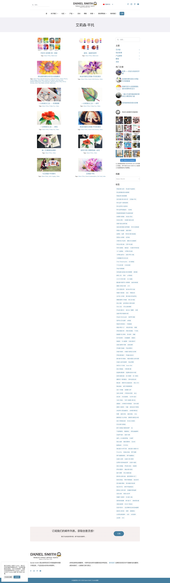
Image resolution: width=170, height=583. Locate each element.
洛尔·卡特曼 (120, 390)
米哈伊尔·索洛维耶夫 (122, 410)
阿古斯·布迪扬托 (130, 189)
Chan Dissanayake (122, 261)
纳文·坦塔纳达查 (121, 421)
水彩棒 (118, 518)
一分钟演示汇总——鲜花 (49, 127)
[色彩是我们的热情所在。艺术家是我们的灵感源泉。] (136, 128)
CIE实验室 (127, 265)
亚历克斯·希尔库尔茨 (122, 199)
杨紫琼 (118, 341)
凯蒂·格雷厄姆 (120, 376)
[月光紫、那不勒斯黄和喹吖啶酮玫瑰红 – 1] (49, 38)
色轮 (124, 275)
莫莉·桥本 (123, 414)
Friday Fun (52, 106)
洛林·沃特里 (120, 393)
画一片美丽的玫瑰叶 (49, 150)
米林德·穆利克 (133, 410)
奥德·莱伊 (128, 230)
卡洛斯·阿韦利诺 (134, 248)
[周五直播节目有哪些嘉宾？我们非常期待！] (119, 153)
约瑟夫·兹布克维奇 (122, 362)
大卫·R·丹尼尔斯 (121, 279)
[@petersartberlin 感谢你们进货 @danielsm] (136, 120)
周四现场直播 (120, 500)
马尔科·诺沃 (133, 396)
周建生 (133, 338)
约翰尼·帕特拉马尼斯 (130, 351)
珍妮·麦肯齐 (132, 341)
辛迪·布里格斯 (120, 268)
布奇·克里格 (120, 248)
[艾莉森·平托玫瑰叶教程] (49, 135)
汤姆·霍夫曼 (135, 500)
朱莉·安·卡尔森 (121, 365)
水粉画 (129, 320)
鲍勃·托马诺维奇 (131, 241)
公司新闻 (129, 275)
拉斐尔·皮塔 (120, 459)
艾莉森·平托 (90, 174)
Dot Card (99, 176)
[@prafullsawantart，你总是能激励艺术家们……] (136, 153)
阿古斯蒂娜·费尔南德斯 (123, 192)
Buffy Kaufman (55, 78)
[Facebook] (128, 4)
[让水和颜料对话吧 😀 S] (127, 128)
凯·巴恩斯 (128, 376)
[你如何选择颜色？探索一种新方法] (119, 145)
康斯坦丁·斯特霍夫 (122, 379)
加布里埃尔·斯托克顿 (129, 303)
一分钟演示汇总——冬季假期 (49, 103)
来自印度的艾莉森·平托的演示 (90, 76)
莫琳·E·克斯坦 (120, 407)
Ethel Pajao (41, 80)
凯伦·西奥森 (120, 369)
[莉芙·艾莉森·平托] (90, 88)
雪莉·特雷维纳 (128, 479)
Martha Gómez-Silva (56, 81)
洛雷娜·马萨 (128, 390)
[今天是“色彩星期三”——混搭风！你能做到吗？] (136, 145)
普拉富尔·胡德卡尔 (133, 448)
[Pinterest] (135, 4)
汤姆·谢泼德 (120, 504)
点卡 (129, 286)
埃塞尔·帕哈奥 (120, 292)
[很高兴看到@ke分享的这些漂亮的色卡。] (119, 137)
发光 (135, 393)
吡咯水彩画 (126, 452)
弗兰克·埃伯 (131, 299)
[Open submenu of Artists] (139, 49)
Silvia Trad (37, 83)
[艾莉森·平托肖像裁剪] (90, 112)
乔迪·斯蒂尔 (129, 348)
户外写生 (125, 445)
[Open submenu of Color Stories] (139, 52)
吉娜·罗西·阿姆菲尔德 (122, 313)
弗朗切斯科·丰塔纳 (122, 299)
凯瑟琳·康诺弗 (120, 372)
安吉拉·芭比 (129, 216)
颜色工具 (119, 275)
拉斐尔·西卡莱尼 (129, 459)
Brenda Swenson (45, 78)
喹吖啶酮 (133, 452)
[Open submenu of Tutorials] (139, 58)
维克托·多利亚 (120, 511)
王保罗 (131, 438)
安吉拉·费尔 (120, 220)
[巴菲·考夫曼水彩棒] (119, 101)
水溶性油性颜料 (121, 514)
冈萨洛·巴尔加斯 (121, 320)
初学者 (128, 237)
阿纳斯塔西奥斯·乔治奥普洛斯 (125, 213)
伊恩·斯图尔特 (120, 331)
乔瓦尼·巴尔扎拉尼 (122, 317)
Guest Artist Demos (93, 79)
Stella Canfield (45, 83)
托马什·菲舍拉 (128, 504)
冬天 (123, 518)
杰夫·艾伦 (119, 306)
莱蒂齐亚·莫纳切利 (127, 383)
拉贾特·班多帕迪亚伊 (122, 462)
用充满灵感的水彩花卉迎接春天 (49, 76)
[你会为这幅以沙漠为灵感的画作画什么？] (127, 137)
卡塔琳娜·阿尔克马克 (122, 258)
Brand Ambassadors (91, 176)
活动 (127, 292)
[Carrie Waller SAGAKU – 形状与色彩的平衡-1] (119, 70)
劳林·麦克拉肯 (132, 379)
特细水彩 (132, 292)
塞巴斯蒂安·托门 (131, 476)
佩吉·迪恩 (119, 441)
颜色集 (135, 272)
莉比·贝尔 (136, 383)
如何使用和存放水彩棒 (130, 103)
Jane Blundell (59, 80)
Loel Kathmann (46, 81)
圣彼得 (135, 466)
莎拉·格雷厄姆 (127, 473)
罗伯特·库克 (128, 466)
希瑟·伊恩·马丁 (121, 327)
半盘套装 (129, 324)
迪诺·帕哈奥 (134, 282)
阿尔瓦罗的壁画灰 (121, 209)
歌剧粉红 (126, 431)
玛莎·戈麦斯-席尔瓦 (130, 400)
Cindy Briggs (33, 80)
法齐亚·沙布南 (120, 296)
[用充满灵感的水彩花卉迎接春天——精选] (49, 61)
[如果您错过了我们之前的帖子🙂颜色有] (119, 120)
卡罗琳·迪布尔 (120, 254)
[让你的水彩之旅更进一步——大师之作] (127, 120)
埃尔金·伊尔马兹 (130, 289)
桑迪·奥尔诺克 (128, 469)
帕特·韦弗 (127, 435)
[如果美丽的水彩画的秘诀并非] (127, 145)
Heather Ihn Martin (50, 80)
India (104, 176)
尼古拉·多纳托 (131, 421)
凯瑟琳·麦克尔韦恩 (131, 372)
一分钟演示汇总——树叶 (90, 103)
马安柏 (130, 209)
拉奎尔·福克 (133, 462)
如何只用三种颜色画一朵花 (90, 150)
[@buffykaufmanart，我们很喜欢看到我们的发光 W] (127, 153)
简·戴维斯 (127, 338)
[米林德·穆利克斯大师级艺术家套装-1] (119, 78)
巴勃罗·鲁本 (120, 435)
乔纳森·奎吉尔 (130, 355)
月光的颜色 (125, 396)
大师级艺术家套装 (127, 403)
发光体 (118, 396)
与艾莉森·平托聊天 (49, 174)
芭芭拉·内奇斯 (120, 237)
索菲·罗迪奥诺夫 (128, 486)
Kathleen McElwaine (35, 81)
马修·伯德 (136, 403)
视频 (127, 511)
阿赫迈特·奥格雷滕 (122, 196)
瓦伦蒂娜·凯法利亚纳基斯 (132, 507)
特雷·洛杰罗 (126, 493)
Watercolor (54, 55)
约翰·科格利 (120, 351)
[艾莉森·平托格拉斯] (49, 159)
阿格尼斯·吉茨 (120, 189)
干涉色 (136, 331)
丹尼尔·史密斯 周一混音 (49, 53)
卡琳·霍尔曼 (128, 369)
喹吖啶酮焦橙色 (121, 455)
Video (101, 79)
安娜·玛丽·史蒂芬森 (122, 223)
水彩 (128, 514)
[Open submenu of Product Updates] (139, 55)
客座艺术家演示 (121, 324)
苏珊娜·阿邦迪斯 (131, 490)
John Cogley (52, 176)
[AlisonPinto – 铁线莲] (90, 61)
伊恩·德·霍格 (129, 331)
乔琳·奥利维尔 (120, 355)
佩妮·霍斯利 (126, 441)
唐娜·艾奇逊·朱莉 (121, 286)
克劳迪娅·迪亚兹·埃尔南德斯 (124, 272)
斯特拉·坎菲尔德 (121, 490)
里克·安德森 (120, 466)
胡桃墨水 (132, 511)
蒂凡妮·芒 (128, 500)
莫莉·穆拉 (130, 414)
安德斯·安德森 (120, 216)
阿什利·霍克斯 (135, 227)
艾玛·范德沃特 (120, 289)
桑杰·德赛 (119, 473)
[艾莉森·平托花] (90, 135)
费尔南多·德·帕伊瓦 (131, 296)
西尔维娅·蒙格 (120, 483)
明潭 (118, 414)
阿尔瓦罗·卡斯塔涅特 (122, 202)
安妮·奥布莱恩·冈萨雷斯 (123, 227)
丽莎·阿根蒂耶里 (127, 386)
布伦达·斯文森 (120, 244)
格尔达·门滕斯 (130, 310)
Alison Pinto (47, 55)
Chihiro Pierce (63, 78)
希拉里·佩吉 (129, 327)
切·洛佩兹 (131, 261)
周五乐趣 (119, 303)
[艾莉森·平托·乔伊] (90, 159)
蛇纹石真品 (120, 479)
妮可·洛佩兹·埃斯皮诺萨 (123, 428)
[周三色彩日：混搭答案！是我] (136, 137)
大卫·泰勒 (129, 279)
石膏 (136, 310)
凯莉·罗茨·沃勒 (130, 254)
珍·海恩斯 (124, 341)
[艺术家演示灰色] (119, 93)
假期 (135, 327)
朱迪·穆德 (131, 362)
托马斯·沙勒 (129, 497)
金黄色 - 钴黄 (120, 234)
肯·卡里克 (135, 376)
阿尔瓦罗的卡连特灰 (122, 206)
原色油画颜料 (134, 431)
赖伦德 (118, 383)
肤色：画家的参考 (90, 53)
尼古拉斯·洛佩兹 (121, 424)
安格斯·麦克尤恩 (129, 220)
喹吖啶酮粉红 (130, 455)
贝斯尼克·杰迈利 (121, 241)
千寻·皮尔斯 (120, 265)
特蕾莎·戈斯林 (120, 497)
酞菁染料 (119, 445)
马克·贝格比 (120, 400)
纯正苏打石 (120, 486)
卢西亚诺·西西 (128, 393)
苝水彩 (133, 441)
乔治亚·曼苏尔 (120, 310)
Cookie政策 (95, 580)
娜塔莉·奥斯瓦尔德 (133, 417)
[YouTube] (138, 4)
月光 (135, 414)
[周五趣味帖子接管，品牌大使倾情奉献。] (119, 128)
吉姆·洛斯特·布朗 (121, 344)
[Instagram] (131, 4)
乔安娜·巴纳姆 (120, 348)
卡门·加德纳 (120, 251)
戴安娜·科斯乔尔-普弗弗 (123, 282)
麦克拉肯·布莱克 (134, 407)
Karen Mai (129, 365)
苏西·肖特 (119, 493)
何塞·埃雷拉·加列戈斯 (133, 358)
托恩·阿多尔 (120, 507)
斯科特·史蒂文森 (121, 476)
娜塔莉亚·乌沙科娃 (122, 417)
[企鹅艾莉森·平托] (49, 88)
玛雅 (127, 407)
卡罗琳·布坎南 (128, 251)
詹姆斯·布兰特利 (121, 334)
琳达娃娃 (119, 386)
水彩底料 (133, 514)
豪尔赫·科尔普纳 (121, 358)
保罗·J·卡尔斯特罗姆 (122, 438)
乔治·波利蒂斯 (127, 306)
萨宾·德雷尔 (120, 469)
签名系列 (136, 479)
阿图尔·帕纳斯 (120, 230)
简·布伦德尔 (120, 338)
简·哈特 (129, 334)
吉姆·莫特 (130, 344)
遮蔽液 (118, 403)
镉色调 (126, 248)
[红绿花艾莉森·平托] (49, 112)
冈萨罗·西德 (131, 317)
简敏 (134, 334)
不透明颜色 (120, 431)
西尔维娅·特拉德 (130, 483)
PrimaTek (119, 452)
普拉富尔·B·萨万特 (122, 448)
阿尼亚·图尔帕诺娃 (131, 234)
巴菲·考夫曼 (129, 244)
